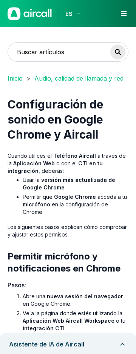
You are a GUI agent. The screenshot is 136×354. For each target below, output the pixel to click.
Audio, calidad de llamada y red (79, 78)
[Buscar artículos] (117, 52)
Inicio (15, 78)
